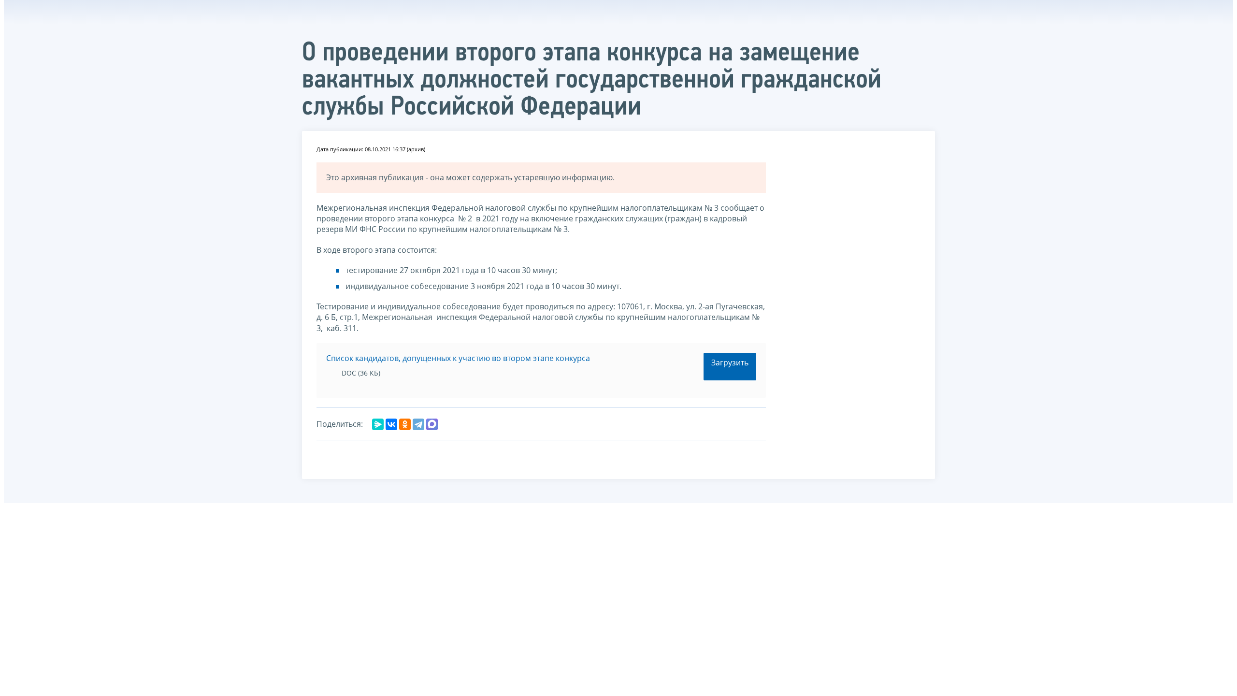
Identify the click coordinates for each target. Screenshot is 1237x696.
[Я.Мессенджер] (378, 424)
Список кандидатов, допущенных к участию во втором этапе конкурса (458, 358)
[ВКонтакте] (391, 424)
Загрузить (729, 362)
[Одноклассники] (405, 424)
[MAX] (432, 424)
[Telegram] (418, 424)
